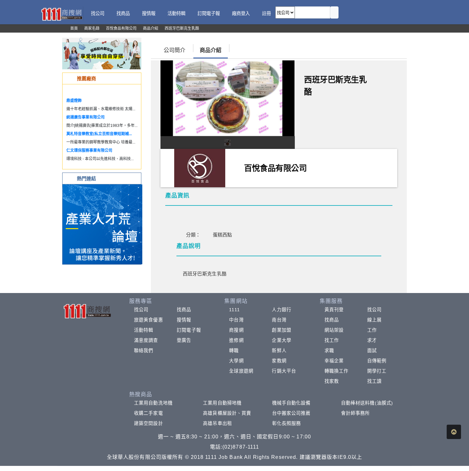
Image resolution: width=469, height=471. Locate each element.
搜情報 (184, 319)
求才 (372, 340)
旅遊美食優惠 (148, 319)
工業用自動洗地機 (153, 402)
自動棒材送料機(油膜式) (367, 402)
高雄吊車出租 (217, 423)
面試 (372, 350)
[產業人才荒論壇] (102, 224)
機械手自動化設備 (291, 402)
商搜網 (236, 330)
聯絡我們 (143, 350)
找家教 (331, 381)
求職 (329, 350)
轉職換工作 (336, 371)
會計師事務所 (355, 413)
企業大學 (281, 340)
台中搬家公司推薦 (291, 413)
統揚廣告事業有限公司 (85, 117)
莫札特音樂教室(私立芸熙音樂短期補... (99, 134)
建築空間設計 (148, 423)
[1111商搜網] (61, 13)
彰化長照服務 (286, 423)
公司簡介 (174, 50)
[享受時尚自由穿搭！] (101, 53)
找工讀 (374, 381)
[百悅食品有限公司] (199, 167)
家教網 (279, 360)
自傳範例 (376, 360)
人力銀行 (281, 309)
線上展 (374, 319)
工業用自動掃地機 (222, 402)
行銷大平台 (284, 371)
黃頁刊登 (334, 309)
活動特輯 (143, 330)
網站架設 (334, 330)
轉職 (234, 350)
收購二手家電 (148, 413)
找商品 (184, 309)
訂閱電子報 (189, 330)
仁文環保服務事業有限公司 (89, 150)
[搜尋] (334, 12)
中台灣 (236, 319)
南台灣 (279, 319)
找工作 (331, 340)
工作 (372, 330)
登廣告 (184, 340)
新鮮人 (279, 350)
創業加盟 (281, 330)
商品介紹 (210, 50)
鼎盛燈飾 (74, 100)
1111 (234, 309)
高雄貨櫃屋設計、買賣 (227, 413)
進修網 (236, 340)
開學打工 (376, 371)
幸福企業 (334, 360)
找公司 (141, 309)
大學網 (236, 360)
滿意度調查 (146, 340)
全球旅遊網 (241, 371)
